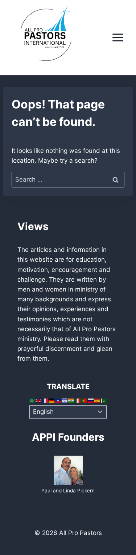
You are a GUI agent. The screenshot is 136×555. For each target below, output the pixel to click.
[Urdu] (104, 400)
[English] (39, 400)
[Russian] (91, 400)
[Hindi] (71, 400)
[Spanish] (97, 400)
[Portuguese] (84, 400)
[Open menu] (117, 37)
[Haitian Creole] (58, 400)
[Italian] (78, 400)
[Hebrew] (65, 400)
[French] (45, 400)
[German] (52, 400)
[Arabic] (32, 400)
